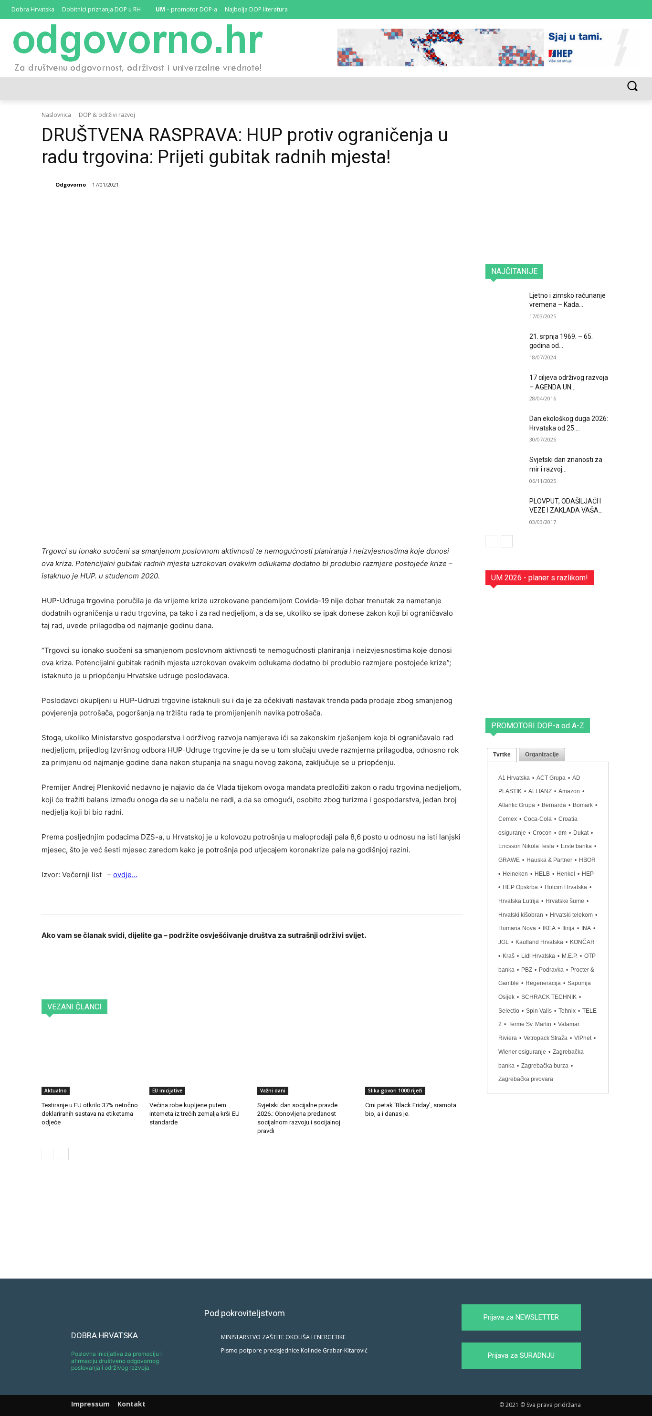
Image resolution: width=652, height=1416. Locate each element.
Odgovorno (70, 184)
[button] (632, 85)
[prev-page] (47, 1154)
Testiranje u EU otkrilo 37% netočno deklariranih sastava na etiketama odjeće (90, 1113)
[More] (268, 209)
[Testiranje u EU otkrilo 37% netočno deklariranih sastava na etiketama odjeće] (90, 1061)
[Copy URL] (245, 209)
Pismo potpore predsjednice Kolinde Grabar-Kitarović (294, 1350)
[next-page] (63, 1154)
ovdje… (125, 874)
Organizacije (542, 754)
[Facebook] (608, 9)
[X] (635, 9)
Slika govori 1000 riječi (395, 1090)
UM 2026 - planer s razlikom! (539, 577)
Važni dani (272, 1090)
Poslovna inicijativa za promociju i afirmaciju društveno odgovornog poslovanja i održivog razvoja (116, 1360)
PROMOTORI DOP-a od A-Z (537, 725)
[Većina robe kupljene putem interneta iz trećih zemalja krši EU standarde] (198, 1061)
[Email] (223, 209)
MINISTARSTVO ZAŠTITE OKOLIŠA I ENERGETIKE (283, 1337)
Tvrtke (502, 754)
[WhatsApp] (201, 209)
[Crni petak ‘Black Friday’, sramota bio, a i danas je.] (414, 1061)
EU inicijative (167, 1090)
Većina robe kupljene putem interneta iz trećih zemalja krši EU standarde (194, 1113)
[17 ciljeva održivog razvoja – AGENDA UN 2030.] (504, 386)
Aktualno (55, 1090)
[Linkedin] (621, 9)
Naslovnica (56, 115)
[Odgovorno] (48, 184)
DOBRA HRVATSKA (104, 1335)
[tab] (502, 755)
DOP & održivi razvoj (107, 115)
